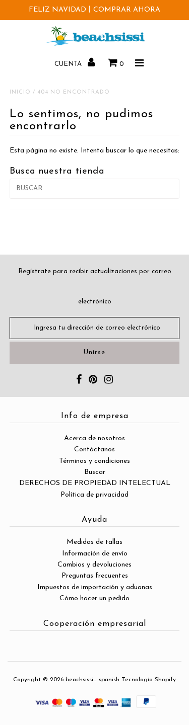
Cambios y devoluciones (94, 565)
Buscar (94, 472)
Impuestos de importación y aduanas (94, 587)
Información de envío (95, 553)
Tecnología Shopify (148, 680)
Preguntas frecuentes (94, 576)
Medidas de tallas (94, 542)
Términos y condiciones (94, 461)
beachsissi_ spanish (92, 680)
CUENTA (69, 64)
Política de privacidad (94, 495)
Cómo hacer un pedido (94, 598)
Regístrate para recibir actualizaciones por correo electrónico (94, 286)
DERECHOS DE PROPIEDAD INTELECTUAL (94, 483)
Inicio (20, 92)
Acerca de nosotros (94, 438)
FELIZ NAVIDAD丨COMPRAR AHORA (94, 10)
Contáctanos (94, 449)
